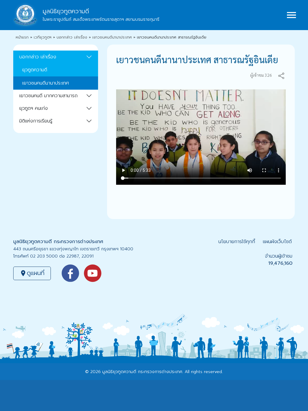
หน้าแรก (22, 37)
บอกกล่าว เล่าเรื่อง (72, 37)
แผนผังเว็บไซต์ (277, 241)
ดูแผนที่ (32, 272)
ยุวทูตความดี (34, 69)
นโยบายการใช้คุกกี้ (236, 241)
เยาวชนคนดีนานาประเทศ (112, 37)
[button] (281, 75)
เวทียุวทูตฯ (42, 37)
